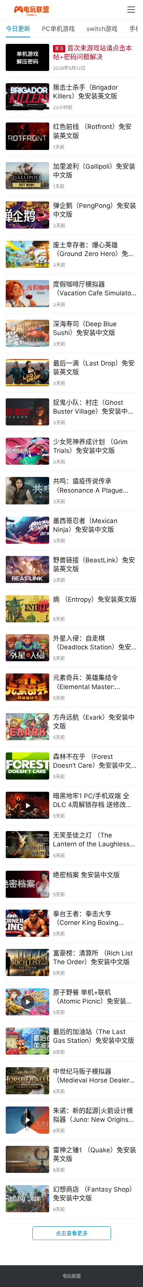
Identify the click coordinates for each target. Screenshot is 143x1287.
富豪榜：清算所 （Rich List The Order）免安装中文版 (93, 957)
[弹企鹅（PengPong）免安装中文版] (27, 215)
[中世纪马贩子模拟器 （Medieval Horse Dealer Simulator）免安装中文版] (27, 1080)
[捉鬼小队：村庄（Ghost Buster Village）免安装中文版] (27, 411)
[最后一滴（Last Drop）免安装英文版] (27, 372)
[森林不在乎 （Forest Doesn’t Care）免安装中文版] (27, 766)
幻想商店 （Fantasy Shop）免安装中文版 (94, 1194)
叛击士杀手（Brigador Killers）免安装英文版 (85, 92)
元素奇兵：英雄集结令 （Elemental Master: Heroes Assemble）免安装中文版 (93, 682)
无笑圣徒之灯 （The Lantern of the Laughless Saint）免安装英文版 (91, 840)
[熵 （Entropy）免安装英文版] (27, 608)
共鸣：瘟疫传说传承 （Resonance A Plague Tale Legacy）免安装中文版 (94, 486)
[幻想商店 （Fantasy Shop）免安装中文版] (27, 1198)
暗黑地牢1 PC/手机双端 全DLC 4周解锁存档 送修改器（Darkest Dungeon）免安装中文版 (92, 800)
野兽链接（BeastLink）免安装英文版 (94, 564)
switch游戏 (102, 28)
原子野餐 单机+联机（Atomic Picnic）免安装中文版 (93, 997)
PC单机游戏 (58, 28)
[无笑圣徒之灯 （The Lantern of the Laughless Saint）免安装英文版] (27, 844)
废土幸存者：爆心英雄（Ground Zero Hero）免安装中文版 (94, 249)
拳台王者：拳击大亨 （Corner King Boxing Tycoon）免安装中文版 (87, 918)
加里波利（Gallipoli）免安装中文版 (94, 171)
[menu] (131, 9)
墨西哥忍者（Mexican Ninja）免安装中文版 (85, 525)
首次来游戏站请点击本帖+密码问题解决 (92, 52)
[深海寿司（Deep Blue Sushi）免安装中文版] (27, 333)
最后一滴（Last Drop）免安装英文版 (94, 367)
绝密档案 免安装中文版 (86, 875)
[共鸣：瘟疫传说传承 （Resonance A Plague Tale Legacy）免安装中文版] (27, 490)
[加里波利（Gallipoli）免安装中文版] (27, 175)
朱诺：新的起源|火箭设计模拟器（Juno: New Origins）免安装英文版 (94, 1115)
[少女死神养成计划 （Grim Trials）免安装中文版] (27, 451)
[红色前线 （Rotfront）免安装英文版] (27, 136)
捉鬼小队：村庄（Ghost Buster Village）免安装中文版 (93, 407)
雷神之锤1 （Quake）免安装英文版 (94, 1154)
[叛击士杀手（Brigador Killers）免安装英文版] (27, 96)
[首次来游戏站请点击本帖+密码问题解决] (27, 57)
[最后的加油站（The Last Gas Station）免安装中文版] (27, 1041)
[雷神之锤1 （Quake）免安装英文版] (27, 1159)
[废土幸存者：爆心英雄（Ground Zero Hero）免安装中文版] (27, 254)
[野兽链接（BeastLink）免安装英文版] (27, 569)
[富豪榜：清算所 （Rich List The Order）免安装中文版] (27, 962)
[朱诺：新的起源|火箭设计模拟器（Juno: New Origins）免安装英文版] (27, 1120)
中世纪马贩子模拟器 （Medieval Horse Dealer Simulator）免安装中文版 (91, 1076)
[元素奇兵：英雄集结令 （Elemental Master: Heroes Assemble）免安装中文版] (27, 687)
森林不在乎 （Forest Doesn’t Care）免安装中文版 (92, 761)
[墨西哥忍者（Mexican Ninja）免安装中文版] (27, 530)
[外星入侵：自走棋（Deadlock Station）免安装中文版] (27, 647)
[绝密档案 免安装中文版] (27, 884)
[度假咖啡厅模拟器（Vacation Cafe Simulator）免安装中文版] (27, 293)
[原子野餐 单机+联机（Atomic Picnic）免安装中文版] (27, 1001)
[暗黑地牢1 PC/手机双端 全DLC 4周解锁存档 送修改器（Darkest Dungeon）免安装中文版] (27, 805)
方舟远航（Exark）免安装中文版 (94, 722)
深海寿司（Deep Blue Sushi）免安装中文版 (85, 328)
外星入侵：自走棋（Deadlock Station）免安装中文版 (92, 643)
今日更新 (18, 28)
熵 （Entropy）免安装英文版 (95, 599)
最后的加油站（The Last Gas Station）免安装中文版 (93, 1036)
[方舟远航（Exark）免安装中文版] (27, 726)
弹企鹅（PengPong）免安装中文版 (94, 210)
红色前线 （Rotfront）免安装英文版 (92, 131)
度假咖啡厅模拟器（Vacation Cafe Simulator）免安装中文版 (95, 289)
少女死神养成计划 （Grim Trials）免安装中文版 (90, 446)
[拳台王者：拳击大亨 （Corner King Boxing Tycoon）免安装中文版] (27, 923)
